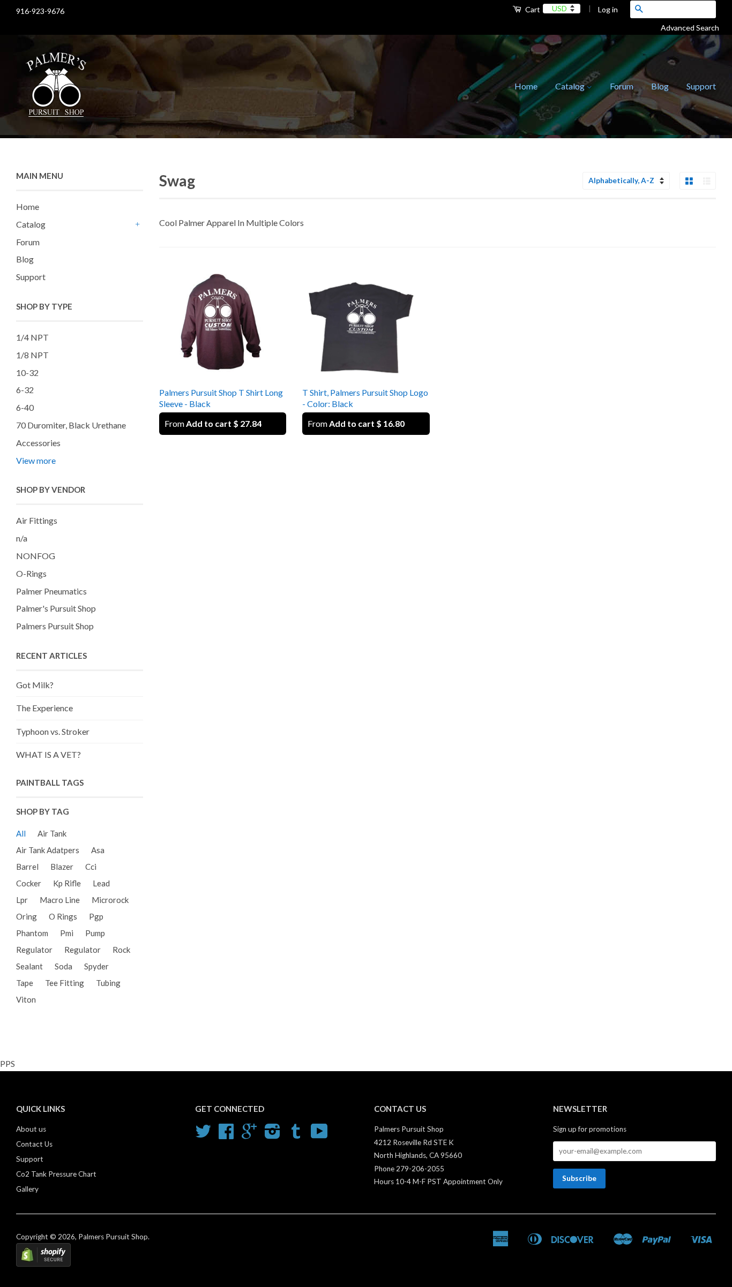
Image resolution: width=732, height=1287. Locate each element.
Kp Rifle (67, 883)
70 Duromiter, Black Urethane (71, 425)
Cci (90, 866)
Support (701, 86)
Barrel (27, 866)
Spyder (96, 966)
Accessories (38, 443)
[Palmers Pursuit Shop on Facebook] (226, 1135)
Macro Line (60, 900)
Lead (101, 883)
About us (31, 1129)
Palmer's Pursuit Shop (56, 608)
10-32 (27, 372)
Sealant (29, 966)
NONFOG (35, 556)
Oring (26, 916)
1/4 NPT (32, 337)
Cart (532, 9)
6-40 (25, 407)
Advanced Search (694, 27)
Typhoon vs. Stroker (52, 731)
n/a (21, 538)
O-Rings (31, 573)
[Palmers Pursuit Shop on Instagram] (272, 1135)
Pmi (66, 933)
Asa (97, 850)
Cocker (28, 883)
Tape (24, 983)
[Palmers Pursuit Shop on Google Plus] (249, 1135)
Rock (121, 949)
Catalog (570, 86)
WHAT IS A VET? (48, 754)
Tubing (108, 983)
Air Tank (52, 833)
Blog (660, 86)
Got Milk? (35, 685)
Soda (63, 966)
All (21, 833)
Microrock (110, 900)
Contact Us (34, 1144)
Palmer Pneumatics (51, 591)
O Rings (63, 916)
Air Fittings (36, 520)
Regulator (34, 949)
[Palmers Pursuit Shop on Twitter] (203, 1135)
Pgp (96, 916)
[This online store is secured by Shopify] (43, 1264)
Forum (621, 86)
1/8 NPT (32, 355)
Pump (95, 933)
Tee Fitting (64, 983)
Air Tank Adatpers (47, 850)
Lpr (22, 900)
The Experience (44, 708)
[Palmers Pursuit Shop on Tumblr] (296, 1135)
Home (525, 86)
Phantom (32, 933)
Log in (608, 9)
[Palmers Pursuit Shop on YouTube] (319, 1135)
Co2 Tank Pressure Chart (56, 1174)
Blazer (61, 866)
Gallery (27, 1189)
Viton (26, 999)
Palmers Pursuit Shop (55, 626)
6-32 (25, 390)
